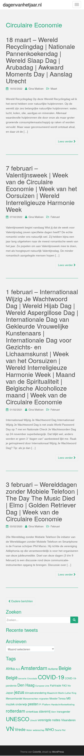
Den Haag (26, 685)
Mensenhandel (14, 698)
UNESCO (17, 719)
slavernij (44, 711)
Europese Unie (42, 685)
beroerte (22, 678)
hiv (69, 685)
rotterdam (15, 710)
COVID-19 (51, 677)
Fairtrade (55, 685)
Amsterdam (34, 668)
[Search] (74, 620)
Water (29, 730)
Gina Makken (36, 88)
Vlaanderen (68, 720)
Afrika (10, 668)
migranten (44, 698)
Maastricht (52, 692)
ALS (18, 669)
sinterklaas (32, 711)
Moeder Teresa (57, 698)
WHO (49, 729)
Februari (55, 217)
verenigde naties (49, 720)
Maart (54, 88)
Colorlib (37, 751)
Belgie (65, 667)
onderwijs (21, 704)
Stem (53, 711)
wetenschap (38, 730)
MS (68, 698)
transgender (63, 711)
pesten (33, 703)
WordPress (58, 751)
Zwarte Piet (60, 730)
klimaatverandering (35, 693)
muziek (10, 704)
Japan (9, 693)
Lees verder (66, 141)
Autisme (53, 669)
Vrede (20, 729)
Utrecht (33, 720)
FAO (64, 685)
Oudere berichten (21, 601)
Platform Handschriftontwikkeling (58, 704)
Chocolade (32, 678)
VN (10, 728)
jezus (19, 692)
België (12, 677)
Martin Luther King (67, 692)
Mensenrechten (30, 698)
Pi (40, 704)
